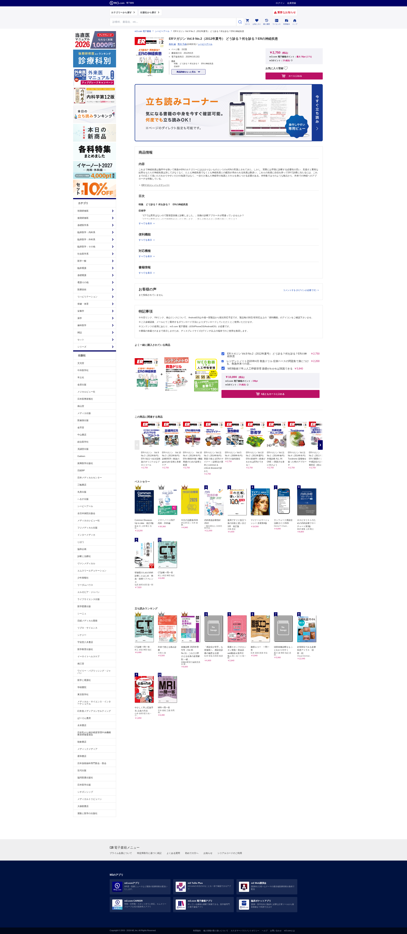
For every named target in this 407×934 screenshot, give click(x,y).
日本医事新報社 (85, 399)
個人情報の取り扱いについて (215, 931)
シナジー (81, 635)
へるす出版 (83, 499)
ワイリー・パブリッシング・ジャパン (94, 671)
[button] (320, 445)
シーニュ (81, 613)
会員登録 (291, 3)
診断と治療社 (84, 556)
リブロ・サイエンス (87, 628)
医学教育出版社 (85, 649)
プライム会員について (121, 853)
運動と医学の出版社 (87, 813)
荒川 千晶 (182, 44)
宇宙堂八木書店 (85, 642)
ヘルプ (265, 931)
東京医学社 (83, 694)
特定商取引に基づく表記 (149, 853)
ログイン (280, 3)
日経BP (81, 470)
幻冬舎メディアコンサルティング (94, 711)
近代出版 (81, 770)
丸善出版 (81, 492)
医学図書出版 (84, 606)
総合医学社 (83, 442)
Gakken (81, 456)
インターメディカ (86, 535)
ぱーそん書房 (84, 718)
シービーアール (85, 506)
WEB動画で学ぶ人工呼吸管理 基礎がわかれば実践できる (260, 368)
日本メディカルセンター (89, 477)
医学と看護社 (84, 680)
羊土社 (80, 377)
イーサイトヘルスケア (88, 656)
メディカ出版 (84, 413)
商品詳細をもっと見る (186, 72)
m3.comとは (289, 931)
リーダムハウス (85, 585)
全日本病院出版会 (86, 513)
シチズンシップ (85, 792)
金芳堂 (80, 427)
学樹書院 (81, 687)
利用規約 (197, 931)
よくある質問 (173, 853)
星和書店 (81, 756)
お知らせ (208, 853)
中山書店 (81, 434)
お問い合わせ (276, 931)
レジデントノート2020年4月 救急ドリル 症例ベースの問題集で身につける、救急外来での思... (268, 362)
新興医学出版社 (85, 463)
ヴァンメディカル (86, 563)
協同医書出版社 (85, 777)
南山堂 (80, 406)
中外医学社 (83, 370)
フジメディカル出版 (87, 527)
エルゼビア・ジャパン (88, 592)
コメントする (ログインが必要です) (300, 290)
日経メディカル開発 (87, 620)
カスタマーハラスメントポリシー (245, 931)
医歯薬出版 (83, 420)
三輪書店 (81, 484)
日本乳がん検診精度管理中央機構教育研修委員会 (94, 733)
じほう (80, 542)
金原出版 (81, 384)
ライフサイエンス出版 (88, 599)
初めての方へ (191, 853)
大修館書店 (83, 806)
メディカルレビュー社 (88, 520)
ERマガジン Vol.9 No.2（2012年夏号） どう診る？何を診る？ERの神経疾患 (267, 355)
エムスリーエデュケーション (91, 570)
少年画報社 (83, 577)
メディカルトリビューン (89, 799)
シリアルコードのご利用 (229, 853)
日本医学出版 (84, 784)
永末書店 (81, 725)
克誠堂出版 (83, 449)
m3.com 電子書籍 (143, 31)
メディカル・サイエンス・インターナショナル (94, 702)
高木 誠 (172, 44)
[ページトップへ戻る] (398, 928)
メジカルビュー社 (86, 391)
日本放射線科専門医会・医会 (91, 763)
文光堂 (80, 363)
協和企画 (81, 549)
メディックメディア (87, 749)
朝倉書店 (81, 742)
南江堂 (80, 663)
